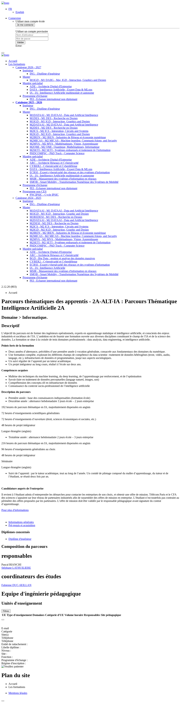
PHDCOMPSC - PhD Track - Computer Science (57, 153)
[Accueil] (5, 2)
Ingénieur (28, 70)
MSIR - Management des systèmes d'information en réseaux (63, 178)
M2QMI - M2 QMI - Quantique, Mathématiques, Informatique (65, 146)
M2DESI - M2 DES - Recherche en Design (54, 223)
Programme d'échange (35, 95)
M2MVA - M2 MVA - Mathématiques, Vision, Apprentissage (64, 143)
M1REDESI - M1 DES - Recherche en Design (56, 216)
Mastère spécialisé (33, 83)
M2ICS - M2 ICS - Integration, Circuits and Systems (59, 130)
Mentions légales (17, 693)
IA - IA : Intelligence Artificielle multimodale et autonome (62, 92)
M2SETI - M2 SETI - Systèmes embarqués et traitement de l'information (70, 150)
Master (26, 76)
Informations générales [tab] (21, 522)
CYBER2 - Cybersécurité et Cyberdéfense (53, 166)
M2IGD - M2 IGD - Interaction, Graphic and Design (59, 229)
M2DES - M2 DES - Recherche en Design (54, 127)
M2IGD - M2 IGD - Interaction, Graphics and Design (60, 134)
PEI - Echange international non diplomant (53, 99)
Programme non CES (34, 191)
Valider (20, 42)
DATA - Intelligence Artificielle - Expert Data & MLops (61, 89)
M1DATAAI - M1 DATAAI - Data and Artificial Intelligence (64, 115)
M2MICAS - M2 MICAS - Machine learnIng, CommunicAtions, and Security (73, 140)
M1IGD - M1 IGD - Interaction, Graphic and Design (59, 213)
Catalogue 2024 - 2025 (28, 197)
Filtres (6, 611)
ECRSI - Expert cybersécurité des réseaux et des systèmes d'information (70, 172)
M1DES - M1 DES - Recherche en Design (54, 118)
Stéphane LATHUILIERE (16, 567)
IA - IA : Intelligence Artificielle (47, 267)
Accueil (12, 60)
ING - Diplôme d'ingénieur (45, 73)
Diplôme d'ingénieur (19, 538)
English (20, 12)
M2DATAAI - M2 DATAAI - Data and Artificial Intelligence (64, 124)
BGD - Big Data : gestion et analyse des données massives (62, 258)
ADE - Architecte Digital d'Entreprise (51, 86)
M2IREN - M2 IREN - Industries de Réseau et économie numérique (68, 137)
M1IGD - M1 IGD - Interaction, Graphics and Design (60, 121)
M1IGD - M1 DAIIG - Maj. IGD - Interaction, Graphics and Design (68, 80)
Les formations (16, 64)
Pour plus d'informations (15, 510)
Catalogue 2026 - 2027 (28, 67)
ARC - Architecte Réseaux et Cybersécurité (54, 162)
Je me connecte (25, 25)
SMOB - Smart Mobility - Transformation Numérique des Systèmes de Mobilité (74, 181)
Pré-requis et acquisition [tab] (21, 525)
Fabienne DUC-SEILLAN (16, 585)
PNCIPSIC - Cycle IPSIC (44, 194)
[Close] (2, 619)
